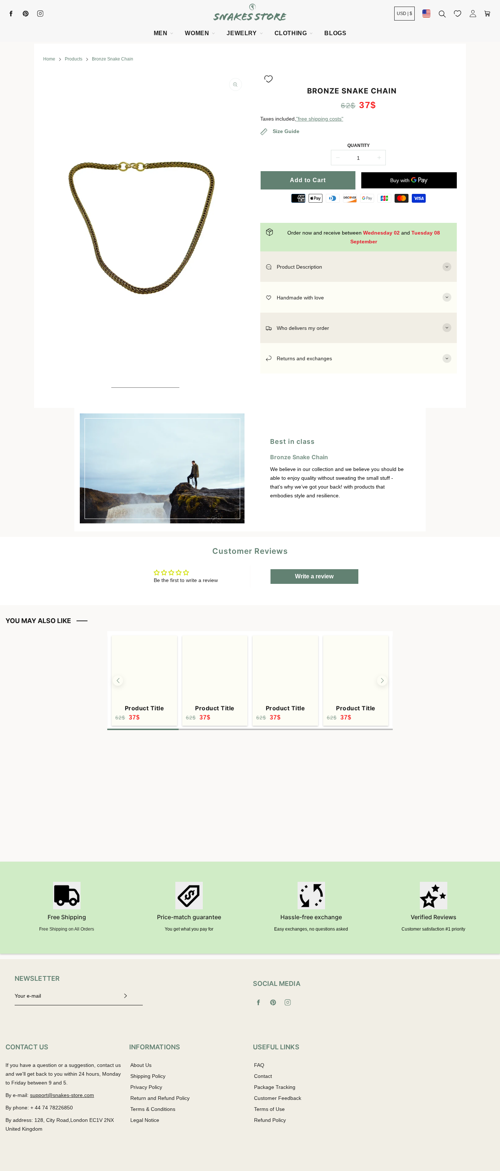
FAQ (259, 1065)
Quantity (358, 145)
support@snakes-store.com (62, 1095)
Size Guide (285, 131)
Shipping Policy (147, 1076)
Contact (263, 1076)
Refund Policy (270, 1120)
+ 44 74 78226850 (51, 1108)
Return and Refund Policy (160, 1098)
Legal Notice (144, 1120)
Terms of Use (269, 1109)
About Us (141, 1065)
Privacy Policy (146, 1087)
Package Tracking (274, 1087)
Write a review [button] (314, 576)
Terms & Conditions (152, 1109)
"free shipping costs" (319, 119)
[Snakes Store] (250, 13)
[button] (268, 79)
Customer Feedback (277, 1098)
